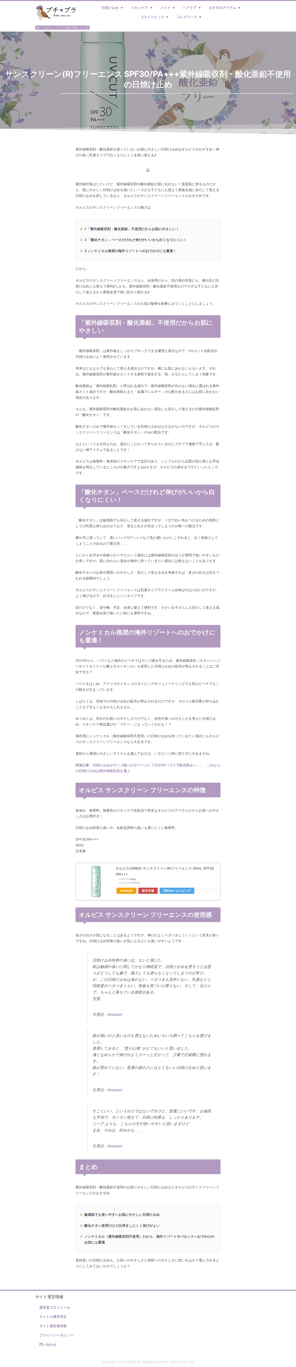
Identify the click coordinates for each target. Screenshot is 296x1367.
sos (191, 1362)
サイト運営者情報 (53, 1326)
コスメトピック (152, 17)
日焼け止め (110, 8)
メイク (165, 8)
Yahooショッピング (177, 890)
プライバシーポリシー (56, 1335)
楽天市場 (148, 890)
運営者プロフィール (54, 1307)
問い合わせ (47, 1344)
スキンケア (139, 8)
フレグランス (187, 17)
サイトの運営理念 (53, 1317)
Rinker (133, 879)
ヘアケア (190, 8)
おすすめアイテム (222, 8)
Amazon (126, 890)
